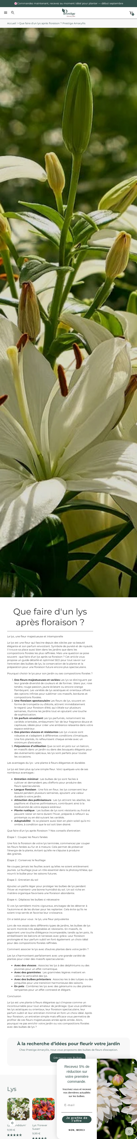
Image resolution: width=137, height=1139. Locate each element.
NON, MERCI (77, 1130)
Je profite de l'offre (77, 1119)
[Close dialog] (133, 1062)
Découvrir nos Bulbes (68, 1057)
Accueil (11, 23)
